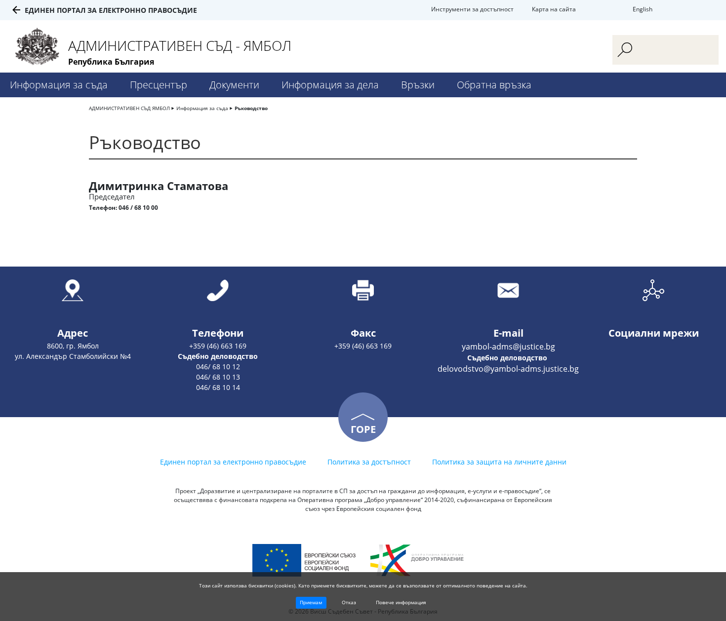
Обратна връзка (494, 84)
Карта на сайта (554, 9)
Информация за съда (59, 84)
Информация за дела (330, 84)
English (642, 9)
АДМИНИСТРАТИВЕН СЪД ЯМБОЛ (129, 108)
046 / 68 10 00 (138, 207)
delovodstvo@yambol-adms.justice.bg (508, 368)
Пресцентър (158, 84)
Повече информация (401, 602)
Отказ (349, 602)
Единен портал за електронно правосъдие (111, 10)
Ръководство (251, 108)
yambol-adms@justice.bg (508, 346)
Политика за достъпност (369, 461)
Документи (234, 84)
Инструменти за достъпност (472, 9)
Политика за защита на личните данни (499, 461)
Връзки (418, 84)
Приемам (311, 602)
